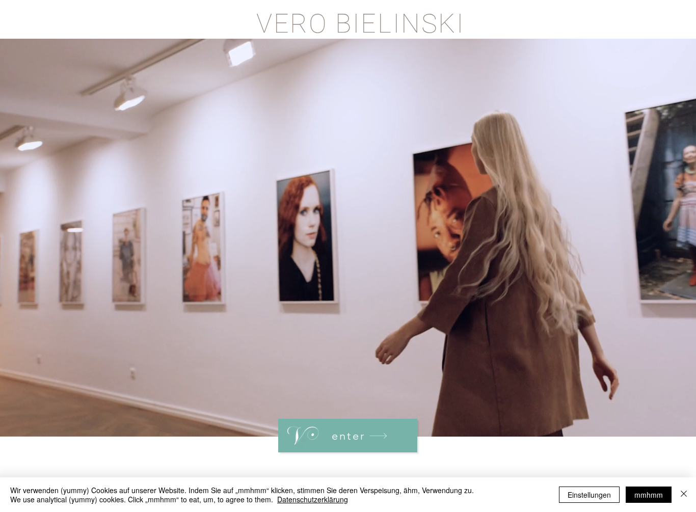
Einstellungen (589, 495)
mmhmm (648, 495)
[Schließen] (684, 495)
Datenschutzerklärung (312, 499)
